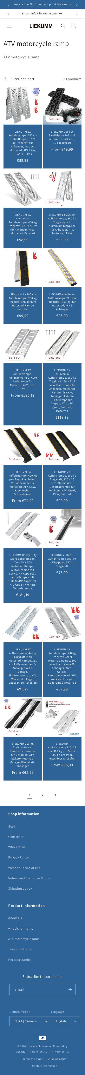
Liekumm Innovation (40, 1046)
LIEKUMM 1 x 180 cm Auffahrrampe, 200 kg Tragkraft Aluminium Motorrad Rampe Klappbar (23, 302)
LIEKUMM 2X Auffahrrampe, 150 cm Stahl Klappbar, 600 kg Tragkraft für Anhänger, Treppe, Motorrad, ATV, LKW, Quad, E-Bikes (22, 143)
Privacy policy (60, 1051)
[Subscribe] (70, 989)
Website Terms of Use (24, 868)
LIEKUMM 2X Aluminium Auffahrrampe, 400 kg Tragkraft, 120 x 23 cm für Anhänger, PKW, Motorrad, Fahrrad (22, 224)
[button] (9, 26)
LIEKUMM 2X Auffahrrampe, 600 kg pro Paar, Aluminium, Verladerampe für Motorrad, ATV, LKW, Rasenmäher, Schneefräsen (23, 483)
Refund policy (38, 1051)
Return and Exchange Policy (29, 878)
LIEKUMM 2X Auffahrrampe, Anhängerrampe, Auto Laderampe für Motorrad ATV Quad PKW (23, 380)
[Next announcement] (76, 4)
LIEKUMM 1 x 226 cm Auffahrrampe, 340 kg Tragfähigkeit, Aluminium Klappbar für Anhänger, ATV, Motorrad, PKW (62, 224)
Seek (12, 826)
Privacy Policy (18, 857)
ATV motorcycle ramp (24, 939)
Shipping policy (20, 888)
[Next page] (55, 795)
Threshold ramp (20, 949)
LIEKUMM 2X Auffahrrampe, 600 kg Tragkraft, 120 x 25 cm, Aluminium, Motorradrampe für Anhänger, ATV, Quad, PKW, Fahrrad (62, 483)
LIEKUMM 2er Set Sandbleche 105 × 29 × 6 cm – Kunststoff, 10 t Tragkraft (62, 137)
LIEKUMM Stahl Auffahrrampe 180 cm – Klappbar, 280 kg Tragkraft (62, 560)
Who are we (17, 847)
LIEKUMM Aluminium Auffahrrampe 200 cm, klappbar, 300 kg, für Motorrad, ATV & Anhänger (62, 302)
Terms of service (33, 1059)
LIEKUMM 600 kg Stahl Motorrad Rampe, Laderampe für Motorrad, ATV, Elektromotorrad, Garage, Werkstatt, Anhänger (23, 755)
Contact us (16, 837)
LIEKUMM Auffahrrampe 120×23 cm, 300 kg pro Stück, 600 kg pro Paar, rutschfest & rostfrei (62, 751)
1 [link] (30, 795)
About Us (15, 918)
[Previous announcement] (8, 4)
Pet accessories (19, 959)
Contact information (44, 1066)
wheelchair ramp (20, 928)
